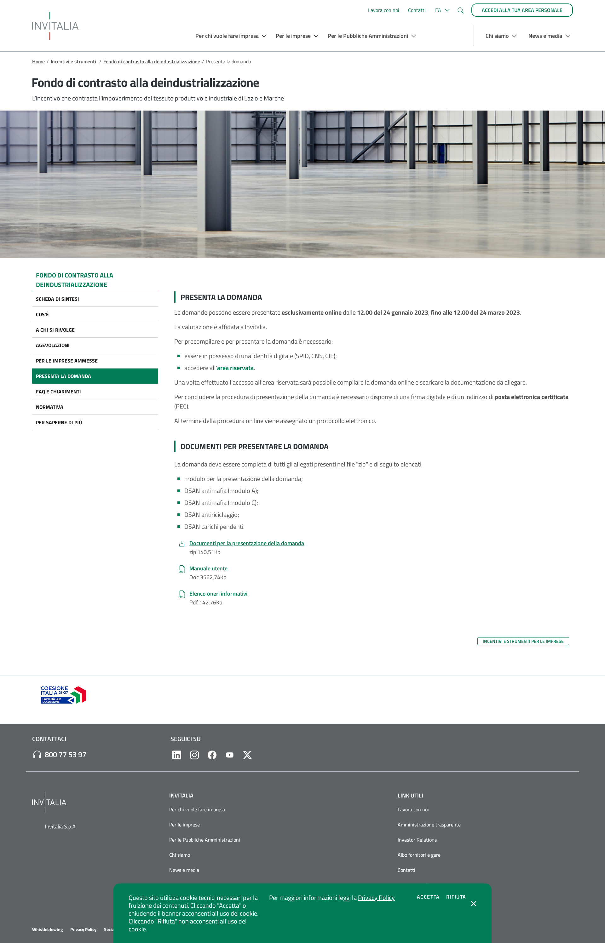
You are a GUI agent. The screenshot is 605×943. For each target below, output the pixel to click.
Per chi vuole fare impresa (197, 809)
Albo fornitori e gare (419, 855)
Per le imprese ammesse (67, 360)
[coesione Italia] (63, 694)
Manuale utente (208, 568)
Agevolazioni (53, 345)
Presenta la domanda (63, 376)
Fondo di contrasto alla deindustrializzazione (151, 61)
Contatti (417, 10)
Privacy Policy (376, 897)
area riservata (235, 368)
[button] (441, 10)
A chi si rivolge (55, 330)
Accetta (428, 896)
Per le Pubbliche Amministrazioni (204, 839)
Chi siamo (179, 855)
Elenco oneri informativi (218, 593)
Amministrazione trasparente (429, 824)
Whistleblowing (47, 929)
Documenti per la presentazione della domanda (246, 543)
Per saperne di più (59, 422)
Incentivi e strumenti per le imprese (523, 641)
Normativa (49, 407)
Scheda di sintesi (57, 299)
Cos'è (42, 314)
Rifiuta (456, 896)
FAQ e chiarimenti (58, 391)
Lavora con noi (383, 10)
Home (38, 61)
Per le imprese (184, 824)
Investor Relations (417, 839)
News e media (184, 870)
